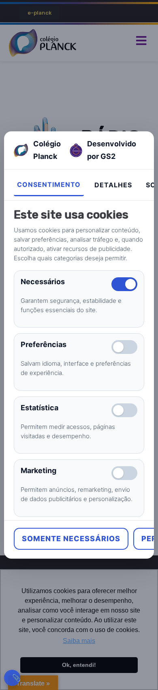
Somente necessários (71, 538)
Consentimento (49, 184)
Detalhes (113, 185)
